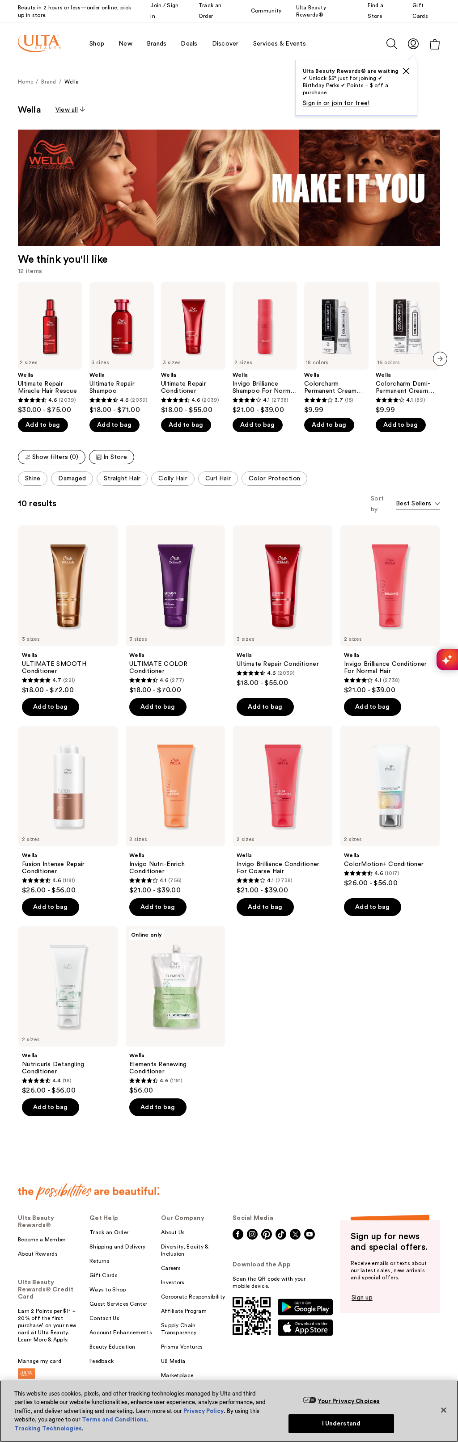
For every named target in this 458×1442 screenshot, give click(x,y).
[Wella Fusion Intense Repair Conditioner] (68, 810)
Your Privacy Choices (349, 1401)
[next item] (440, 359)
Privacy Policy (203, 1411)
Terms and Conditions (114, 1419)
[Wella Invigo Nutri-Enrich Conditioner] (175, 810)
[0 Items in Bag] (434, 44)
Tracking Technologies (48, 1428)
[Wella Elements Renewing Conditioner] (175, 1010)
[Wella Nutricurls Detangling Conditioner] (68, 1010)
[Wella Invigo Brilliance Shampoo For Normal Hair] (265, 348)
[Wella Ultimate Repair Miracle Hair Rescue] (50, 348)
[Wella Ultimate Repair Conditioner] (193, 348)
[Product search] (391, 44)
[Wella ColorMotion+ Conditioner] (390, 806)
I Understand (341, 1423)
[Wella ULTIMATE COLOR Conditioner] (175, 610)
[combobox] (418, 504)
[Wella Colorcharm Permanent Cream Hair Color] (336, 348)
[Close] (444, 1410)
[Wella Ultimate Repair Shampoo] (121, 348)
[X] (406, 71)
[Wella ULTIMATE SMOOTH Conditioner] (68, 610)
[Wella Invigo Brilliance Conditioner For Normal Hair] (390, 610)
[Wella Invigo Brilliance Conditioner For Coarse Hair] (282, 810)
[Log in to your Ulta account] (413, 43)
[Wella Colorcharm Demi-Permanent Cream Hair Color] (408, 348)
